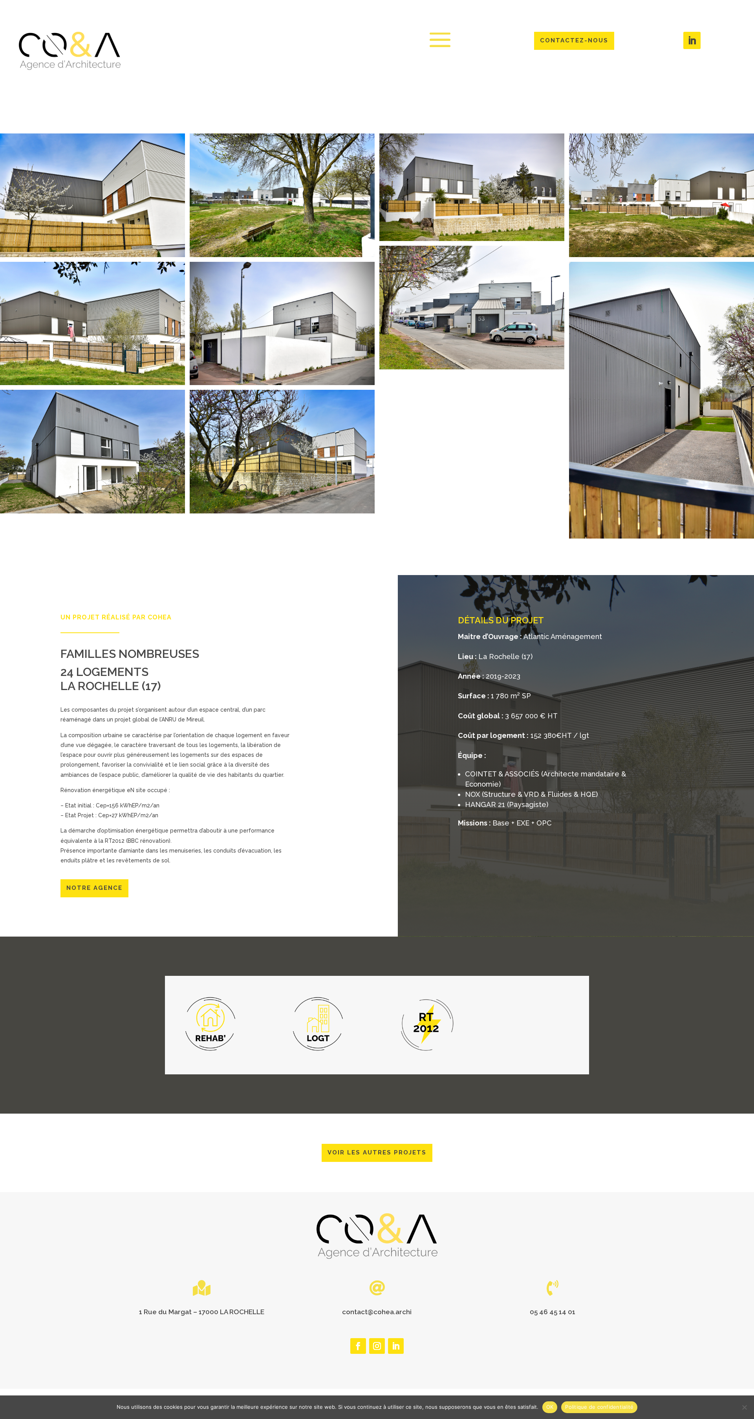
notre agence (94, 887)
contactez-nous (574, 40)
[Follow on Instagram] (377, 1346)
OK (550, 1407)
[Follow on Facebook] (358, 1346)
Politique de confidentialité (599, 1407)
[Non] (744, 1407)
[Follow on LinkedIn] (692, 40)
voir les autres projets (377, 1152)
